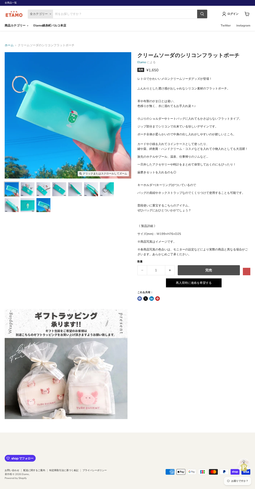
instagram (243, 25)
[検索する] (202, 14)
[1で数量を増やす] (170, 270)
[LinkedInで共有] (151, 298)
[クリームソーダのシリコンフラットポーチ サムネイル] (11, 189)
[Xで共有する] (145, 298)
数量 (140, 261)
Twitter (226, 25)
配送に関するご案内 (34, 470)
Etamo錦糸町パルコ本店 (49, 25)
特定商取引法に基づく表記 (63, 470)
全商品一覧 (11, 2)
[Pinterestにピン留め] (157, 298)
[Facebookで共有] (139, 298)
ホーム (9, 45)
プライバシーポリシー (95, 470)
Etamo (141, 62)
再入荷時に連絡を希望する (194, 282)
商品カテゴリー (15, 25)
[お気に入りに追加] (246, 271)
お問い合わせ (12, 470)
